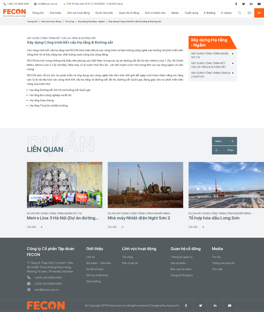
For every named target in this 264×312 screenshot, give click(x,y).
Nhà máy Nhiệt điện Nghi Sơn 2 (139, 218)
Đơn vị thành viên (155, 12)
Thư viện (217, 269)
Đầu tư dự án (130, 263)
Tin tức (216, 257)
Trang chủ (38, 12)
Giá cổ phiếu (178, 263)
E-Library (226, 12)
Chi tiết (31, 227)
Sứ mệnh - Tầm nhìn (98, 263)
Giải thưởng (93, 281)
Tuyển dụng (191, 12)
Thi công (69, 21)
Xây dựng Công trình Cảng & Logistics (210, 74)
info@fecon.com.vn (47, 289)
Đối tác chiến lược (97, 275)
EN (259, 12)
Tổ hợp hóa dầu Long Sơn (214, 218)
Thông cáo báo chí (223, 263)
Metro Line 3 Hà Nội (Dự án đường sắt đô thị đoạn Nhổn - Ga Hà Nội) (61, 218)
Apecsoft (173, 305)
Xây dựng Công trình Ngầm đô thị (209, 55)
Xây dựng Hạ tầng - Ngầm (91, 21)
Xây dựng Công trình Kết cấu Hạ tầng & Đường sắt (208, 65)
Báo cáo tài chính (181, 269)
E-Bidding (209, 12)
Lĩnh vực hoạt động (78, 12)
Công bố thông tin (182, 275)
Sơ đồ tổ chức (95, 269)
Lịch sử (90, 257)
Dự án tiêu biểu (104, 12)
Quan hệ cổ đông (129, 12)
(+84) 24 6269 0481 (48, 277)
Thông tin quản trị (181, 257)
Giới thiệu (55, 12)
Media (175, 12)
